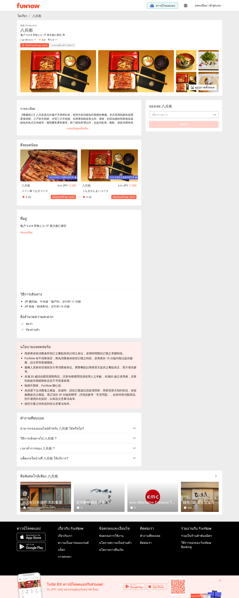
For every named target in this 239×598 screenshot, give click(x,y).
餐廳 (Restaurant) (28, 25)
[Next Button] (216, 476)
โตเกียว (22, 15)
